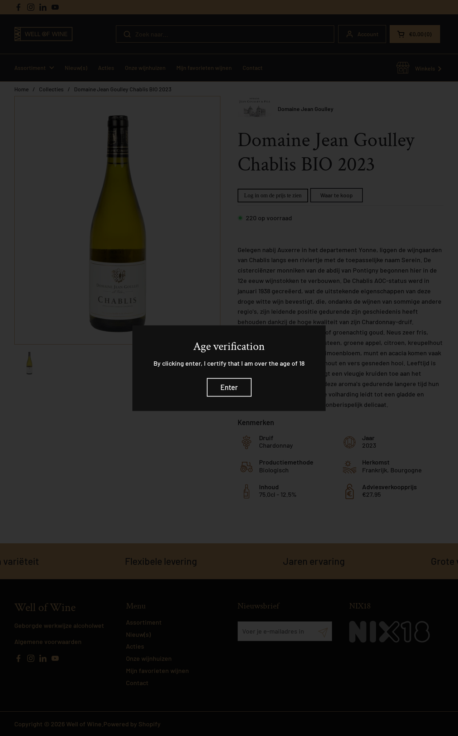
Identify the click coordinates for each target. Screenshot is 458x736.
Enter (229, 387)
